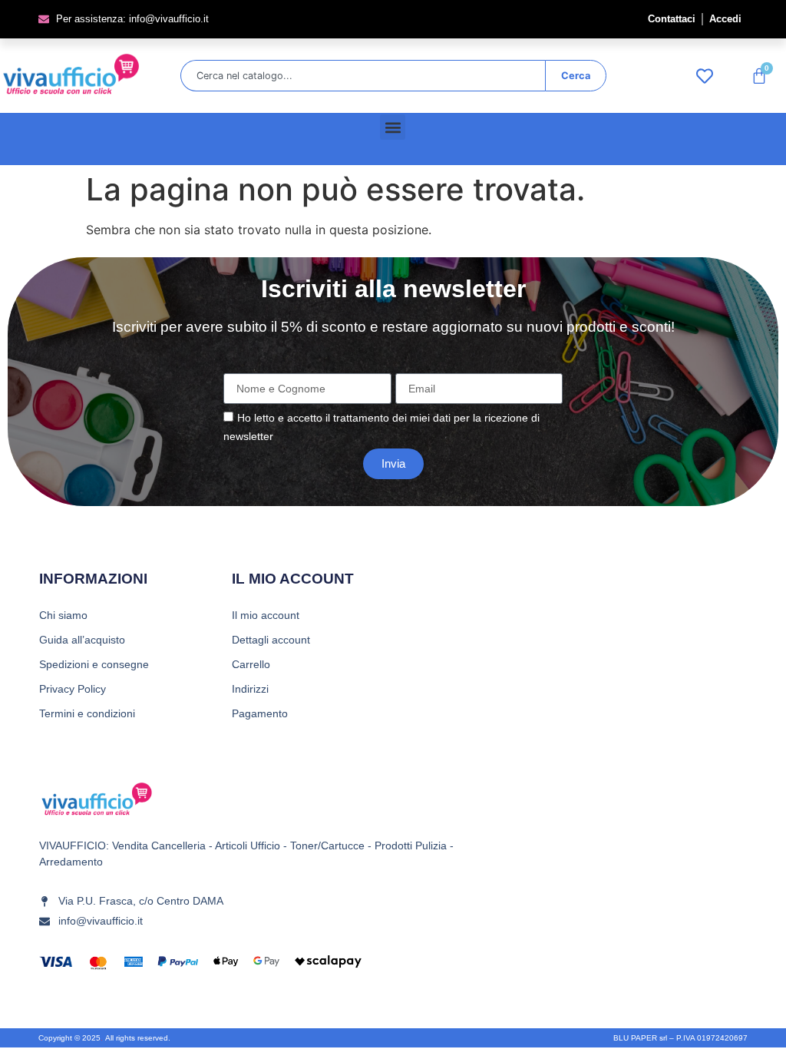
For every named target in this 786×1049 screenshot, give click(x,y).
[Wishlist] (708, 76)
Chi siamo (63, 615)
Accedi (725, 19)
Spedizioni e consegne (94, 664)
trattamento (361, 418)
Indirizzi (250, 689)
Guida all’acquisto (82, 640)
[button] (392, 127)
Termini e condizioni (87, 713)
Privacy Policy (72, 689)
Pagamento (260, 713)
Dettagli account (271, 640)
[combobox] (362, 75)
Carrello (251, 664)
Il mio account (265, 615)
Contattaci (671, 19)
